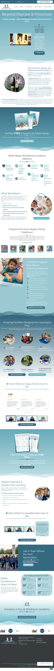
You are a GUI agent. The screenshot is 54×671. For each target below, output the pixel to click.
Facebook (39, 638)
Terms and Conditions (22, 664)
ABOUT (22, 6)
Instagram (40, 640)
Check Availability (42, 642)
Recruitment (48, 6)
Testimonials (38, 6)
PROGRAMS (29, 6)
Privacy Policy (14, 664)
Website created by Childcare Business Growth (27, 666)
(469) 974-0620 (23, 644)
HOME (16, 6)
